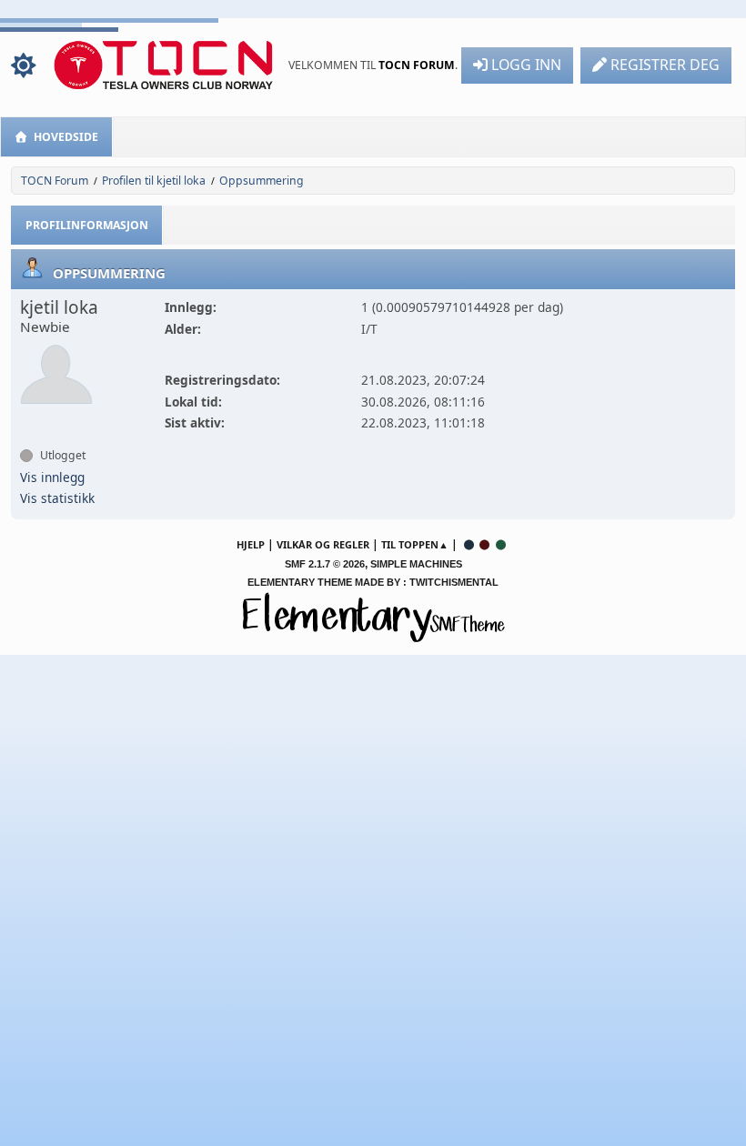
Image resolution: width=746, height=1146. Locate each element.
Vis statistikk (57, 498)
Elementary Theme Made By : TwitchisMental (373, 582)
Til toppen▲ (415, 544)
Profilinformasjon (86, 225)
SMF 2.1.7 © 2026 (325, 563)
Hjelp (251, 544)
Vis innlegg (52, 477)
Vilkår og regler (323, 544)
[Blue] (468, 544)
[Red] (485, 544)
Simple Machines (416, 563)
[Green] (501, 544)
